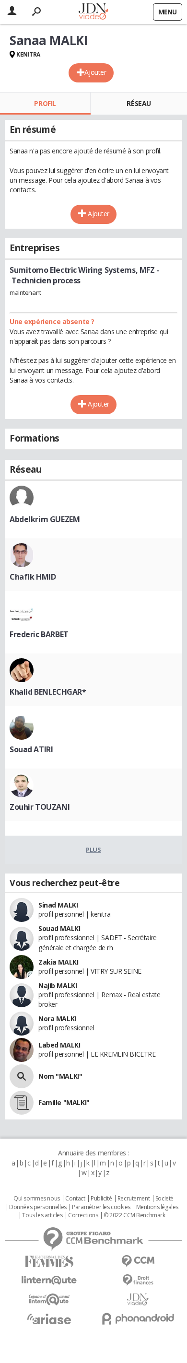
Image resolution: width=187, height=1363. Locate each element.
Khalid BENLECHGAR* (48, 692)
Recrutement (133, 1198)
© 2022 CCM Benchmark (134, 1215)
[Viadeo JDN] (138, 1299)
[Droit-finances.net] (138, 1280)
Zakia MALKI (58, 962)
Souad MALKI (59, 928)
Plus (93, 849)
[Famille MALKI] (22, 1103)
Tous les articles (42, 1215)
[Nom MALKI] (22, 1076)
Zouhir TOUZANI (40, 807)
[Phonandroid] (138, 1319)
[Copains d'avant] (49, 1299)
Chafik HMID (33, 576)
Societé (164, 1198)
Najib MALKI (57, 985)
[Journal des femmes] (49, 1262)
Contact (75, 1198)
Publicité (101, 1198)
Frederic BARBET (39, 634)
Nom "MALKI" (60, 1076)
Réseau (139, 103)
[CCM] (138, 1261)
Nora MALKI (57, 1018)
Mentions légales (157, 1207)
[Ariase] (49, 1319)
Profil (45, 103)
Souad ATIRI (31, 749)
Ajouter (95, 72)
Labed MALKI (59, 1044)
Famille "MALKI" (64, 1102)
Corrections (83, 1215)
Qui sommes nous (36, 1198)
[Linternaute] (49, 1280)
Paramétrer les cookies (101, 1207)
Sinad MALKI (58, 904)
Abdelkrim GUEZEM (45, 519)
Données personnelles (38, 1207)
